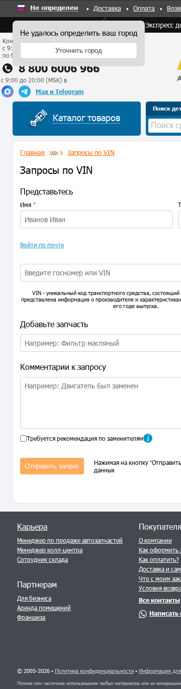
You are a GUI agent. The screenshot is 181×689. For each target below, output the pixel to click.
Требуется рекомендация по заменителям (85, 438)
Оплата (144, 8)
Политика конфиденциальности (94, 670)
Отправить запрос (52, 466)
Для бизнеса (34, 598)
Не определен (54, 8)
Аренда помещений (44, 607)
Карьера (32, 526)
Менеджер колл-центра (49, 549)
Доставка (107, 8)
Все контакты (159, 600)
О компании (155, 540)
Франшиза (31, 617)
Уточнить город (78, 50)
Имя (28, 204)
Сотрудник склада (42, 559)
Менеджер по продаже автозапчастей (70, 540)
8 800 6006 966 (59, 68)
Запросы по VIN (91, 152)
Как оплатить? (159, 559)
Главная (32, 152)
